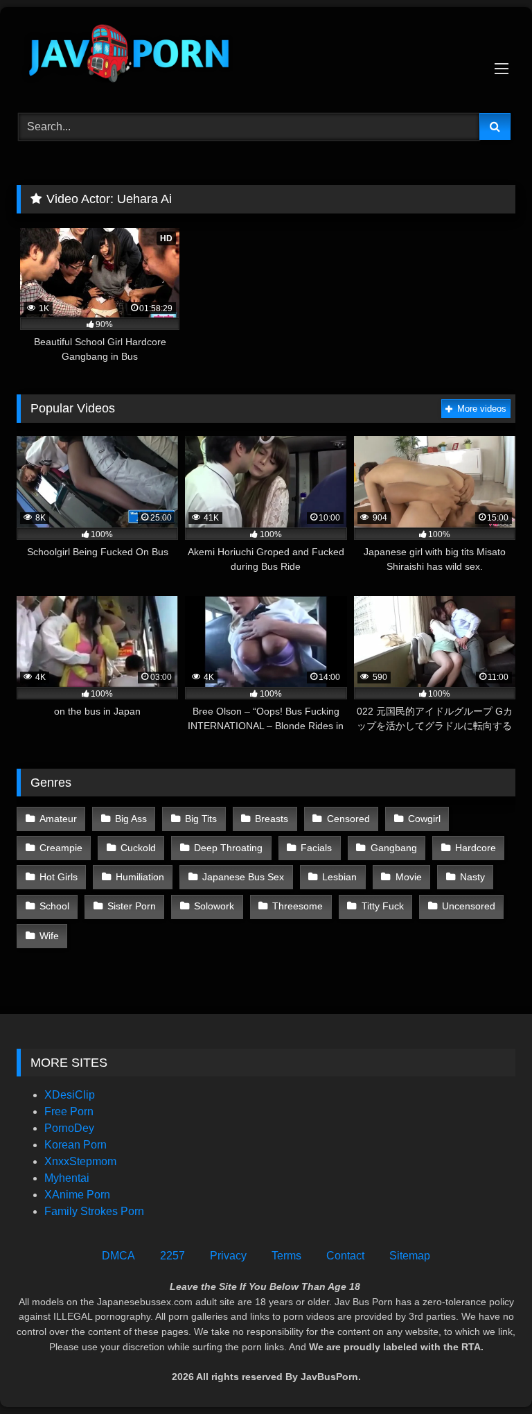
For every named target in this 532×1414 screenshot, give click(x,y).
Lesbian (339, 876)
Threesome (297, 905)
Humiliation (140, 876)
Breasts (271, 818)
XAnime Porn (77, 1195)
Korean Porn (75, 1145)
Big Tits (201, 818)
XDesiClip (69, 1095)
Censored (348, 818)
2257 (172, 1256)
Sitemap (409, 1256)
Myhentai (66, 1178)
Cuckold (138, 847)
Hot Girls (58, 876)
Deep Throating (228, 847)
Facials (316, 847)
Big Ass (131, 818)
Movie (409, 876)
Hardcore (475, 847)
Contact (345, 1256)
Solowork (214, 905)
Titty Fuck (383, 905)
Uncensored (468, 905)
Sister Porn (131, 905)
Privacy (228, 1256)
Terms (286, 1256)
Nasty (472, 876)
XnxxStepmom (80, 1161)
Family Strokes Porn (94, 1211)
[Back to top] (489, 1372)
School (54, 905)
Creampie (60, 847)
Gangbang (394, 847)
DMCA (118, 1256)
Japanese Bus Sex (243, 876)
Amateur (58, 818)
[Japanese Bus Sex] (266, 55)
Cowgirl (424, 818)
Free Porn (69, 1111)
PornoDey (69, 1128)
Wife (49, 935)
